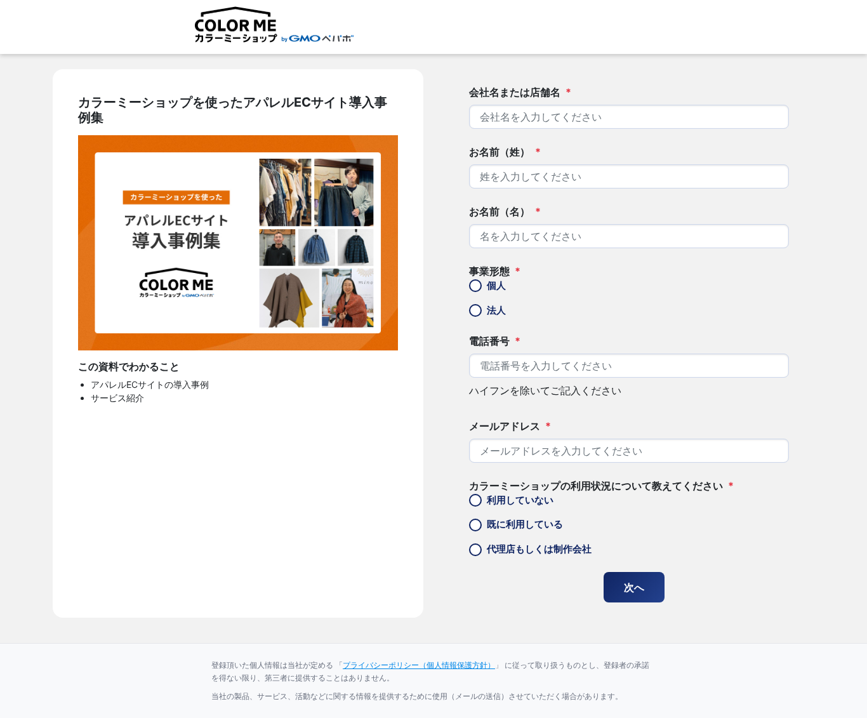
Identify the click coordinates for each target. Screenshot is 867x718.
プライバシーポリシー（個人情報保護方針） (419, 665)
